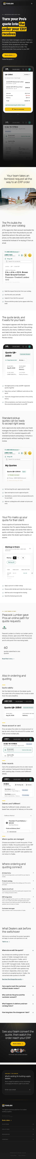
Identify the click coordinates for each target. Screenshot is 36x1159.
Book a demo (8, 55)
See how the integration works (12, 979)
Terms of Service (22, 1155)
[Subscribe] (29, 1089)
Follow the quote (7, 59)
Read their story (7, 659)
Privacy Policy (13, 1155)
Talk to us (5, 941)
